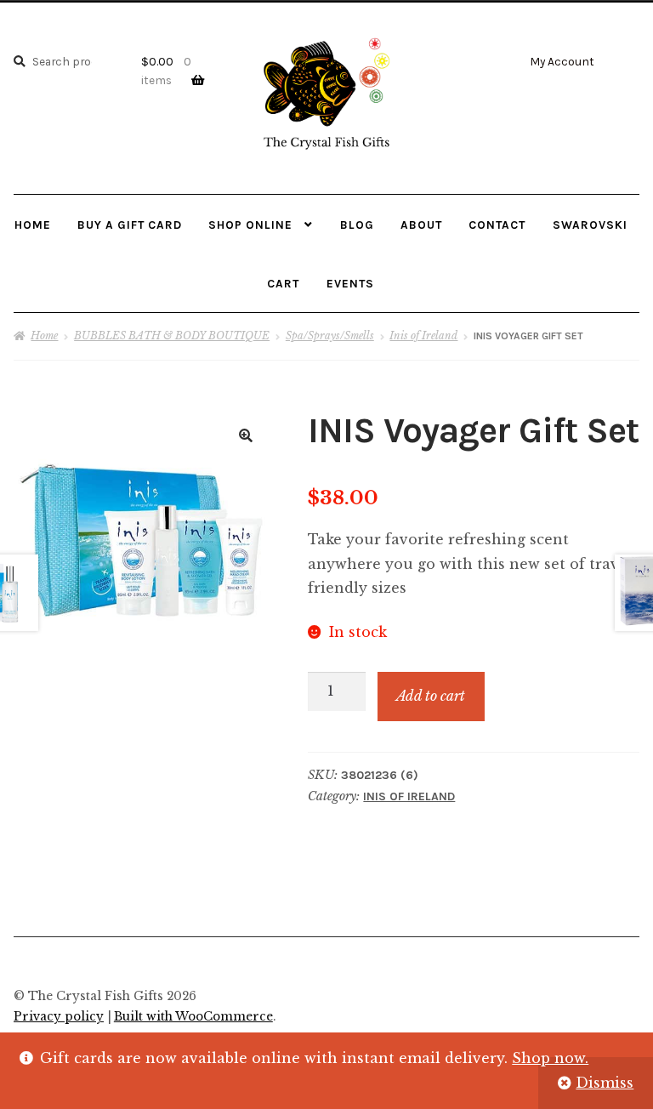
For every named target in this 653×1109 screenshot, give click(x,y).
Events (350, 283)
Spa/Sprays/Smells (330, 335)
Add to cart (430, 695)
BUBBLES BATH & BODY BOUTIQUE (172, 335)
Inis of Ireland (423, 335)
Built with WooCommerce (193, 1016)
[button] (245, 435)
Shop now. (550, 1057)
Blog (357, 224)
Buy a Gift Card (129, 224)
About (421, 224)
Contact (496, 224)
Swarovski (590, 224)
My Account (562, 61)
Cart (283, 283)
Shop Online (250, 224)
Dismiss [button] (604, 1082)
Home (32, 224)
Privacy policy (59, 1016)
